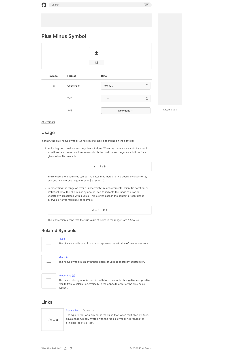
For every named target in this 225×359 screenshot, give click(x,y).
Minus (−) (64, 257)
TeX (69, 98)
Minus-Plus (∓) (67, 275)
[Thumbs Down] (71, 348)
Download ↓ (125, 110)
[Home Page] (43, 4)
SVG (69, 110)
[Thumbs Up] (66, 348)
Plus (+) (63, 238)
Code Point (73, 85)
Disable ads (170, 109)
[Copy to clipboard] (96, 62)
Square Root (73, 310)
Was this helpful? (51, 348)
